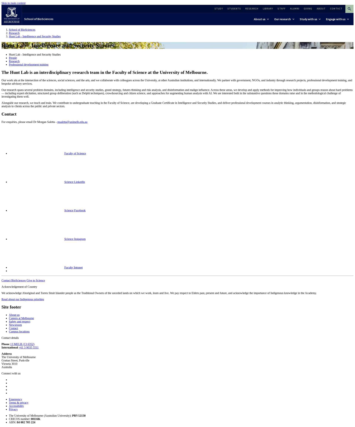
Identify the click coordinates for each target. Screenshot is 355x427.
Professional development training (28, 64)
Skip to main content (13, 3)
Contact (13, 328)
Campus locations (19, 331)
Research (14, 61)
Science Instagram (75, 239)
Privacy (13, 409)
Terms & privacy (18, 402)
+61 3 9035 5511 (29, 347)
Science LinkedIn (74, 182)
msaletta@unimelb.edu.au (72, 122)
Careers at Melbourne (21, 318)
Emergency (15, 399)
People (13, 57)
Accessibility (16, 406)
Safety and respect (19, 321)
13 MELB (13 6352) (22, 344)
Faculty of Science (75, 153)
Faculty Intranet (73, 267)
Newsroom (15, 324)
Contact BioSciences (13, 280)
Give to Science (35, 280)
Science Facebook (75, 210)
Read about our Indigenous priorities (22, 299)
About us (14, 314)
